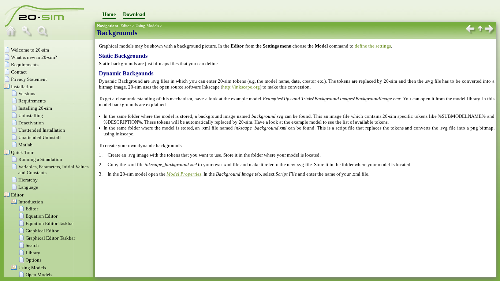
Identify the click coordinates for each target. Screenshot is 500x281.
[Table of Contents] (12, 35)
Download (134, 14)
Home (109, 14)
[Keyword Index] (28, 35)
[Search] (44, 35)
